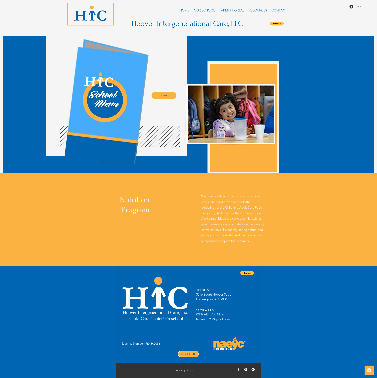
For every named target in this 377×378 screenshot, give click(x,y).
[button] (277, 23)
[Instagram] (245, 369)
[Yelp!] (253, 369)
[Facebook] (238, 369)
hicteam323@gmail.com (213, 319)
